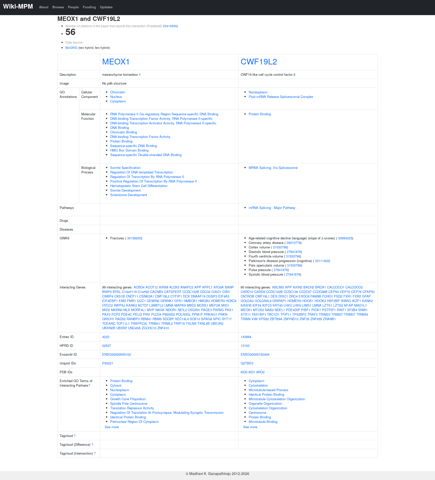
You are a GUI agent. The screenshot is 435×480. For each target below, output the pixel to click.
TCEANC (108, 323)
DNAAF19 (198, 296)
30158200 (134, 238)
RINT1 (341, 309)
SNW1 (363, 309)
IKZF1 (356, 300)
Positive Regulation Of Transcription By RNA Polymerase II (153, 181)
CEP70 (345, 291)
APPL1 (207, 287)
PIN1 (146, 314)
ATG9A (218, 287)
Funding (89, 7)
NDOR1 (171, 309)
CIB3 (226, 291)
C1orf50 (143, 291)
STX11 (246, 314)
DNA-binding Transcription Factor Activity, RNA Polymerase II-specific (161, 118)
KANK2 (131, 305)
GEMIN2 (153, 300)
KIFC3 (267, 305)
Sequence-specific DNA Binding (133, 145)
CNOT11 (132, 296)
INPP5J (119, 305)
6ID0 (244, 372)
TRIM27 (337, 314)
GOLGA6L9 (263, 300)
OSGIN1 (194, 309)
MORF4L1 (138, 309)
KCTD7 (143, 305)
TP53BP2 (299, 314)
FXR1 (347, 296)
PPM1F (197, 314)
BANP (229, 287)
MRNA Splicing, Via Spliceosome (273, 167)
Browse (58, 7)
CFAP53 (368, 291)
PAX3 (106, 314)
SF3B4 (352, 309)
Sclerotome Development (128, 194)
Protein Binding (121, 141)
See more (112, 426)
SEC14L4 (182, 318)
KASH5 (246, 305)
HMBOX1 (190, 300)
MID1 (225, 305)
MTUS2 (258, 309)
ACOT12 (152, 287)
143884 (246, 336)
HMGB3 (204, 300)
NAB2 (269, 309)
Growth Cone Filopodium (128, 398)
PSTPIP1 (329, 309)
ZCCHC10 (149, 327)
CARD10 (247, 291)
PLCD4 (156, 314)
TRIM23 (324, 314)
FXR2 (357, 296)
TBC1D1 (273, 314)
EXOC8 (304, 296)
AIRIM (163, 287)
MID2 (106, 309)
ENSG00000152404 (255, 354)
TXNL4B (203, 323)
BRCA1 (320, 287)
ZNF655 (316, 318)
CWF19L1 (262, 296)
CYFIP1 (176, 296)
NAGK (160, 309)
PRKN (222, 314)
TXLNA (191, 323)
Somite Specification (125, 167)
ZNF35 (304, 318)
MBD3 (191, 305)
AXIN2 (297, 287)
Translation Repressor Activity (132, 407)
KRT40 (278, 305)
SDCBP (168, 318)
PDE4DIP (293, 309)
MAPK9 (180, 305)
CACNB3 (156, 291)
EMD (122, 300)
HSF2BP (333, 300)
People (73, 7)
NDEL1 (280, 309)
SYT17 (227, 318)
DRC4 (293, 296)
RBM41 (146, 318)
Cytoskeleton (258, 385)
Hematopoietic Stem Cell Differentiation (138, 185)
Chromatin (117, 92)
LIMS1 (306, 305)
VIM (254, 318)
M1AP (348, 305)
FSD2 (338, 296)
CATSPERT (173, 291)
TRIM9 (245, 318)
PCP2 (116, 314)
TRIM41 (154, 323)
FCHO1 (327, 296)
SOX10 (195, 318)
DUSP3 (211, 296)
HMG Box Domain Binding (129, 150)
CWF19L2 (259, 61)
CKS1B (119, 296)
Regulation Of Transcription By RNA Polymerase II (147, 176)
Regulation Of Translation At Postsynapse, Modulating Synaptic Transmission (167, 412)
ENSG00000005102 (116, 354)
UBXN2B (108, 327)
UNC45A (134, 327)
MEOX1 (116, 61)
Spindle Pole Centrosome (128, 403)
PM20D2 (168, 314)
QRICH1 (108, 318)
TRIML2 (167, 323)
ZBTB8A (276, 318)
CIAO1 (216, 291)
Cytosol (115, 385)
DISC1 (283, 296)
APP (197, 287)
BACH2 (308, 287)
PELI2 (137, 314)
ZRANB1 (329, 318)
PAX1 (229, 309)
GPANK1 (166, 300)
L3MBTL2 (156, 305)
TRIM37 (349, 314)
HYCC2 (107, 305)
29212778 (293, 242)
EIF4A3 (223, 296)
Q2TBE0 (247, 363)
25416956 (170, 26)
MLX (126, 309)
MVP (150, 309)
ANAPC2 (186, 287)
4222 (105, 336)
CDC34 (205, 291)
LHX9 (297, 305)
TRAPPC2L (139, 323)
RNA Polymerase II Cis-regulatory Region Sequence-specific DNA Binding (164, 114)
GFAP (366, 296)
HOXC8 (231, 300)
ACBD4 (139, 287)
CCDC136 (291, 291)
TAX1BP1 (259, 314)
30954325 (345, 238)
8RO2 (260, 372)
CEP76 (356, 291)
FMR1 (131, 300)
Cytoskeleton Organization (268, 407)
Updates (106, 7)
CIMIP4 (107, 296)
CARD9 (259, 291)
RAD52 (120, 318)
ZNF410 (163, 327)
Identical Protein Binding (128, 417)
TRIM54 (362, 314)
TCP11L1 (123, 323)
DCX (186, 296)
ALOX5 (174, 287)
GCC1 (141, 300)
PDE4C (126, 314)
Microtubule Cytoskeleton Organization (277, 398)
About (43, 7)
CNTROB (247, 296)
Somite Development (125, 190)
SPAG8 (206, 318)
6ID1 (251, 372)
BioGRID (71, 47)
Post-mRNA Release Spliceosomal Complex (281, 96)
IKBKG (346, 300)
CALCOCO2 (354, 287)
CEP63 (334, 291)
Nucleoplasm (258, 92)
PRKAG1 (210, 314)
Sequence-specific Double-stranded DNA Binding (146, 154)
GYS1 (178, 300)
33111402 (322, 260)
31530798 (280, 247)
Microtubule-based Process (268, 389)
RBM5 (157, 318)
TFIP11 (285, 314)
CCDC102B (191, 291)
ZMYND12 (291, 318)
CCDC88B (320, 291)
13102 (245, 345)
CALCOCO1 (335, 287)
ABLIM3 (278, 287)
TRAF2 (312, 314)
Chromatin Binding (123, 132)
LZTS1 (327, 305)
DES (274, 296)
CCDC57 (305, 291)
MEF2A (214, 305)
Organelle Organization (265, 403)
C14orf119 (129, 291)
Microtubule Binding (263, 421)
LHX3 (288, 305)
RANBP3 (133, 318)
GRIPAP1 (279, 300)
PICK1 (316, 309)
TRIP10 (179, 323)
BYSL (117, 291)
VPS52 (264, 318)
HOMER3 (218, 300)
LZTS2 (338, 305)
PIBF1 (305, 309)
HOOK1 (308, 300)
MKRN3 (116, 309)
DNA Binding (119, 127)
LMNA (168, 305)
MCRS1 (202, 305)
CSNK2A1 (146, 296)
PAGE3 (206, 309)
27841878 (294, 251)
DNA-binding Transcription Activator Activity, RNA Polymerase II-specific (163, 123)
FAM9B (315, 296)
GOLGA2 (247, 300)
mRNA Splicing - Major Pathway (272, 207)
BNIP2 (107, 291)
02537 (106, 345)
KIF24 (256, 305)
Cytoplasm (118, 101)
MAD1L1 (360, 305)
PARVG (218, 309)
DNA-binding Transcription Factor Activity (140, 136)
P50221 (107, 363)
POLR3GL (183, 314)
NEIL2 (182, 309)
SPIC (217, 318)
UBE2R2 (217, 323)
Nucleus (116, 96)
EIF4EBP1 (110, 300)
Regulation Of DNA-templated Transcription (141, 172)
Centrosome (257, 412)
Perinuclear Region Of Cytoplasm (134, 421)
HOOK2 (320, 300)
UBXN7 (121, 327)
